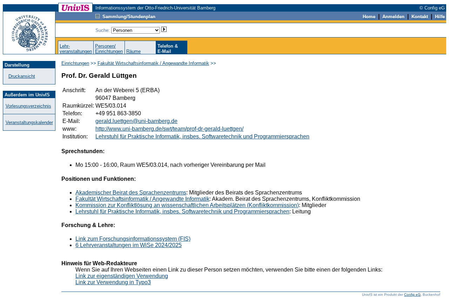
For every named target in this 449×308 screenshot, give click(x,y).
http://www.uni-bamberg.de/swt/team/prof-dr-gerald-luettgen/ (169, 129)
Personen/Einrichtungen (109, 48)
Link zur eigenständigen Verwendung (121, 276)
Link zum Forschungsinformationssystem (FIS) (132, 239)
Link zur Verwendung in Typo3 (113, 282)
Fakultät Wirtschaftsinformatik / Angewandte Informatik (153, 63)
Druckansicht (21, 76)
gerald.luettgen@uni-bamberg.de (136, 121)
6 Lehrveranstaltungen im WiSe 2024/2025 (128, 245)
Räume (133, 51)
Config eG (412, 294)
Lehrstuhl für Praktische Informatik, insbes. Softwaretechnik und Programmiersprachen (202, 136)
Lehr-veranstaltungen (76, 48)
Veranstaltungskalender (29, 122)
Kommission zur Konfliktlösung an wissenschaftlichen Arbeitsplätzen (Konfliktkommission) (187, 205)
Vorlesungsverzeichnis (28, 106)
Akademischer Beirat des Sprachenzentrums (130, 193)
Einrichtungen (75, 63)
